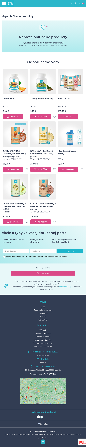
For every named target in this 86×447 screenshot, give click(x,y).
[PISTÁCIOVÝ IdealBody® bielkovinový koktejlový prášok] (15, 187)
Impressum (43, 313)
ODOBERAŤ (70, 251)
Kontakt (43, 317)
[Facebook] (38, 416)
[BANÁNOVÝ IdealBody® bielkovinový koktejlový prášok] (43, 134)
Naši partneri (43, 320)
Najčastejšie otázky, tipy (43, 340)
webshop (45, 273)
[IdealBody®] (10, 3)
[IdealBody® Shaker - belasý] (70, 134)
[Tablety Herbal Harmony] (43, 81)
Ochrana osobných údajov (43, 343)
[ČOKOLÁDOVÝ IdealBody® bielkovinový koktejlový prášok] (43, 187)
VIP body (43, 330)
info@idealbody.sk (66, 287)
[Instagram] (41, 416)
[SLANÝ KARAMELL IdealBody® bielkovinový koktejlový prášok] (15, 134)
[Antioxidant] (15, 81)
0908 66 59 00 (43, 355)
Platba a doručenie (43, 337)
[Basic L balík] (70, 81)
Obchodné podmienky (43, 347)
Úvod (43, 307)
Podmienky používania (43, 310)
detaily (69, 117)
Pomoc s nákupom (43, 333)
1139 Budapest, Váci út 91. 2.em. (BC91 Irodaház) (43, 370)
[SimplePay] (43, 424)
